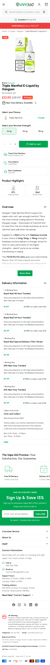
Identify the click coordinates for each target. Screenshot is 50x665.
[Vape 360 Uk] (25, 4)
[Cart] (46, 4)
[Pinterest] (36, 605)
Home (4, 31)
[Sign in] (39, 4)
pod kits (26, 267)
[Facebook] (14, 605)
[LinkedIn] (30, 605)
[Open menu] (4, 4)
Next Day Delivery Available (19, 103)
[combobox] (21, 12)
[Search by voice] (44, 12)
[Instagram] (19, 605)
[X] (25, 605)
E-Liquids (11, 31)
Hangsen (20, 31)
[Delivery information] (35, 103)
